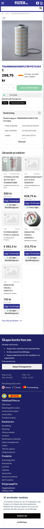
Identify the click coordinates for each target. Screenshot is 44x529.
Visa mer (22, 141)
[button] (22, 18)
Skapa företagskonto (22, 367)
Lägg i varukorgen (11, 200)
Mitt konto (6, 404)
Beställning (6, 426)
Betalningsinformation (11, 408)
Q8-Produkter (7, 480)
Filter (7, 13)
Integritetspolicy (8, 452)
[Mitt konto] (37, 3)
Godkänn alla (22, 516)
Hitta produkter (8, 432)
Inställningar (22, 522)
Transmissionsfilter (18, 103)
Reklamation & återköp (11, 439)
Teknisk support (8, 449)
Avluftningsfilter (8, 460)
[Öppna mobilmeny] (3, 3)
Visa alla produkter (10, 320)
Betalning (6, 429)
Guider (4, 445)
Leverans (5, 435)
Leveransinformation (10, 411)
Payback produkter (10, 476)
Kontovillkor (7, 414)
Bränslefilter (7, 463)
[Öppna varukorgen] (41, 3)
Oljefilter (5, 470)
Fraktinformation (9, 418)
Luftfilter (5, 467)
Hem (2, 13)
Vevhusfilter (7, 473)
